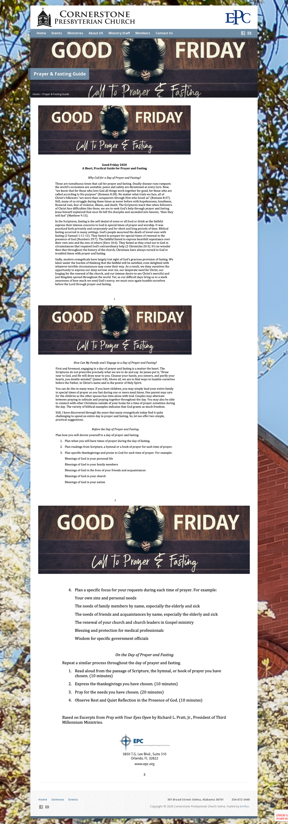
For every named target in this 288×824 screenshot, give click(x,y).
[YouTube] (249, 33)
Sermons (57, 799)
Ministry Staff (119, 33)
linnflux (244, 806)
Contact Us (164, 33)
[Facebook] (243, 33)
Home (41, 33)
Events (57, 33)
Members (142, 33)
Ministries (75, 33)
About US (96, 33)
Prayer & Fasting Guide (56, 94)
